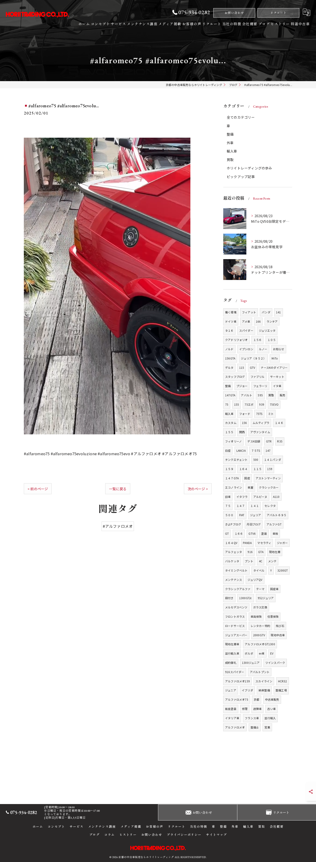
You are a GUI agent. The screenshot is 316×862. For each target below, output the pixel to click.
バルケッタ (232, 561)
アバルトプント (260, 672)
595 (260, 395)
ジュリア (255, 515)
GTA (260, 552)
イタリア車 (232, 718)
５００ (229, 515)
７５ (228, 506)
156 (244, 423)
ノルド (229, 349)
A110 (276, 497)
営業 (267, 727)
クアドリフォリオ (236, 340)
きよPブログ (233, 524)
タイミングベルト (236, 570)
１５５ (229, 432)
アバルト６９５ (276, 515)
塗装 (264, 533)
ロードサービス (235, 626)
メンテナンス (233, 580)
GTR (269, 441)
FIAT (242, 515)
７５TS (255, 450)
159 (269, 469)
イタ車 (277, 386)
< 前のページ (38, 488)
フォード (245, 414)
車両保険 (256, 616)
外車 (230, 142)
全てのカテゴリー (241, 117)
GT (227, 533)
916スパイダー (234, 672)
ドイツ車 (230, 321)
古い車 (271, 709)
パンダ (266, 312)
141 (278, 312)
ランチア (272, 321)
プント (249, 561)
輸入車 (232, 151)
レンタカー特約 (260, 626)
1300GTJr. (245, 598)
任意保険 (273, 616)
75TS (259, 414)
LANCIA (241, 450)
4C (260, 561)
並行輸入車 (232, 653)
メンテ (272, 561)
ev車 (262, 653)
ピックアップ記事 (241, 176)
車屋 (250, 487)
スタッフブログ (235, 377)
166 (258, 321)
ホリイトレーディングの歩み (249, 167)
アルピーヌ (260, 497)
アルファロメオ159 (237, 681)
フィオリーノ (233, 441)
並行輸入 (270, 718)
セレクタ (270, 506)
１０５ (271, 340)
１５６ (257, 340)
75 (226, 404)
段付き (229, 598)
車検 (275, 533)
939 (261, 404)
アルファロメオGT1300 (260, 644)
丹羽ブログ (254, 524)
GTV (252, 367)
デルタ (229, 367)
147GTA (230, 395)
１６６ (239, 533)
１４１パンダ (272, 459)
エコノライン (233, 487)
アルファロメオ (235, 727)
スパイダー (246, 330)
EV (271, 653)
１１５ (257, 469)
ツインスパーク (275, 663)
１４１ (254, 506)
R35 (279, 441)
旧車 (228, 497)
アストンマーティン (268, 478)
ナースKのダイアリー (274, 367)
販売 (282, 395)
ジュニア (230, 690)
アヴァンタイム (260, 432)
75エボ (249, 404)
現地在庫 (274, 552)
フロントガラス (235, 616)
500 (255, 459)
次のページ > (198, 488)
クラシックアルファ (238, 589)
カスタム (230, 423)
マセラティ (264, 543)
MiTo (275, 358)
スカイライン (263, 681)
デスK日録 (253, 441)
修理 (245, 709)
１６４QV (231, 543)
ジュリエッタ (267, 330)
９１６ (229, 330)
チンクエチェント (236, 459)
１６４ (243, 469)
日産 (228, 450)
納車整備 (264, 690)
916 (250, 552)
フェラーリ (260, 386)
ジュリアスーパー (236, 635)
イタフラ (242, 497)
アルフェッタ (233, 552)
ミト (271, 414)
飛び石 (280, 626)
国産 (247, 478)
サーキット (277, 377)
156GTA (230, 358)
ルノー (263, 349)
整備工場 (281, 690)
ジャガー (282, 543)
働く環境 (230, 312)
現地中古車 (278, 635)
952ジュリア (266, 598)
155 (236, 404)
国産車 (274, 589)
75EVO (274, 404)
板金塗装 (230, 709)
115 (241, 367)
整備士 (255, 727)
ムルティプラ (261, 423)
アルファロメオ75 (236, 699)
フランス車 (252, 718)
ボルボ (249, 653)
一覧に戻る (118, 488)
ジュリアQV (255, 580)
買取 (230, 159)
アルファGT (274, 524)
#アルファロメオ (118, 526)
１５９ (229, 469)
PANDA (247, 543)
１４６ (279, 423)
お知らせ (278, 349)
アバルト (246, 395)
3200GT (282, 570)
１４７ (240, 506)
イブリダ (247, 690)
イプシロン (246, 349)
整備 (230, 134)
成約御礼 (230, 663)
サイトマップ (216, 835)
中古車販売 (272, 699)
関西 (242, 432)
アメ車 (246, 321)
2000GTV (259, 635)
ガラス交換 (260, 607)
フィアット (249, 312)
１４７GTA (232, 478)
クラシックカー (269, 487)
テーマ (260, 589)
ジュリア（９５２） (253, 358)
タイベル (259, 570)
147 (268, 450)
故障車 (257, 709)
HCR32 (282, 681)
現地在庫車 (232, 644)
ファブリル (258, 377)
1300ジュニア (251, 663)
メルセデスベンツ (236, 607)
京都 (256, 699)
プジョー (242, 386)
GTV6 (252, 533)
